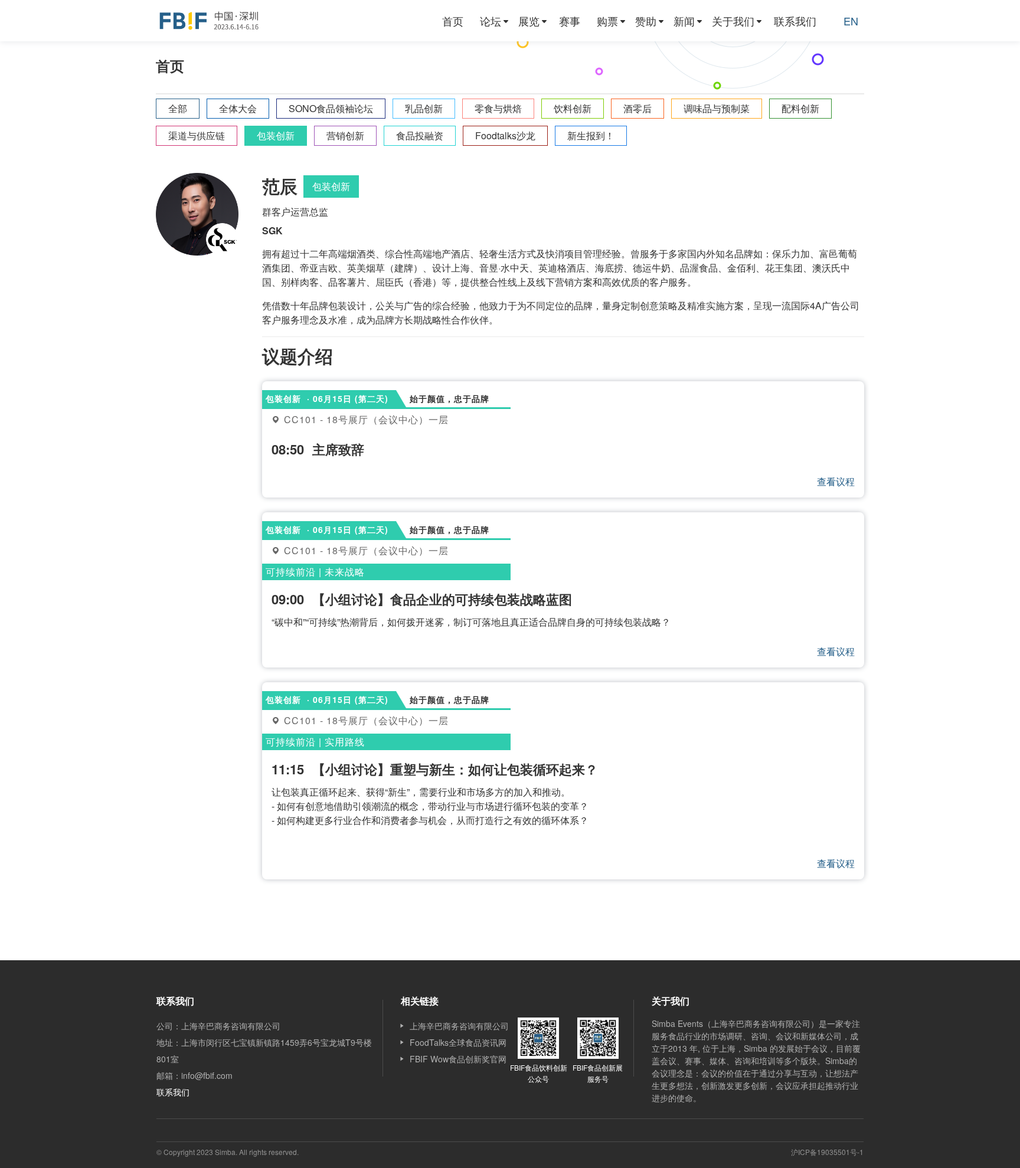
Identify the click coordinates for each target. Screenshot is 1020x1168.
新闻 (684, 20)
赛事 (569, 20)
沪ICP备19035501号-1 (827, 1152)
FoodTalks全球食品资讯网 (458, 1042)
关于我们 (733, 20)
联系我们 (795, 20)
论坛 (490, 20)
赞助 (645, 20)
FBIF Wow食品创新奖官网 (458, 1059)
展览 (529, 20)
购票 (607, 20)
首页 (452, 20)
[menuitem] (452, 20)
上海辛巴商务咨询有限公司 (459, 1026)
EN (851, 20)
